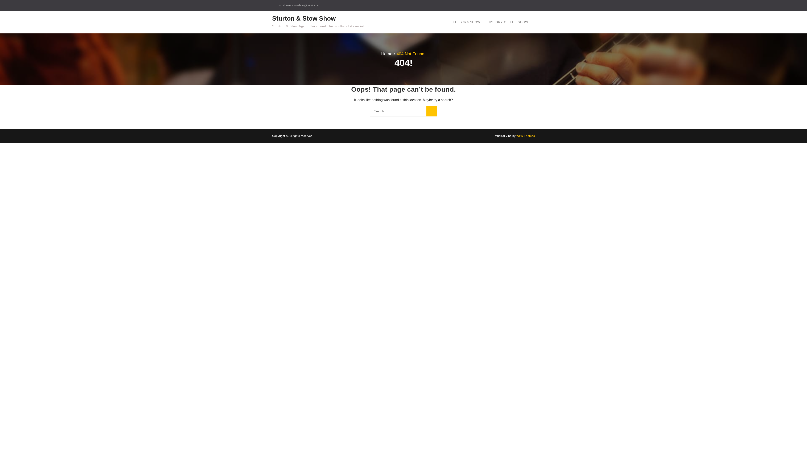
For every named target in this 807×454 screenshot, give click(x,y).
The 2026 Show (466, 22)
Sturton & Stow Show (304, 18)
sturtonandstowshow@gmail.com (299, 5)
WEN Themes (525, 135)
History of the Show (508, 22)
